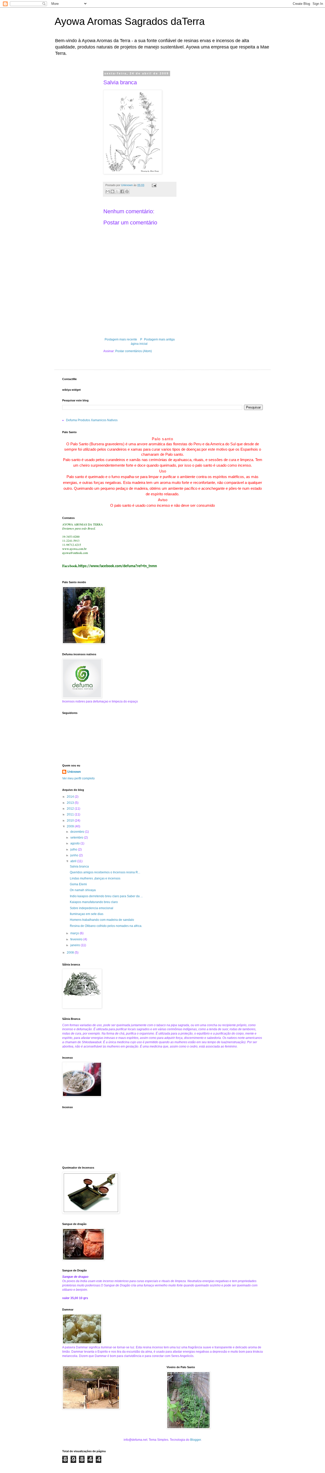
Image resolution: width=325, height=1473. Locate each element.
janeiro (75, 945)
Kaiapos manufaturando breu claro (94, 902)
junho (74, 855)
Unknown (74, 772)
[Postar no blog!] (112, 191)
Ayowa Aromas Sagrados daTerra (130, 21)
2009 (71, 826)
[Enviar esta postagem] (153, 185)
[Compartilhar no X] (117, 191)
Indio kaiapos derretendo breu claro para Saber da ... (106, 896)
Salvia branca (79, 866)
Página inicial (139, 342)
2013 (71, 803)
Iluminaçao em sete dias (86, 914)
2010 (71, 820)
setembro (77, 837)
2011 (71, 814)
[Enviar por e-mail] (107, 191)
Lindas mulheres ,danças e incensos (95, 878)
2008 (71, 952)
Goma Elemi (78, 884)
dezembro (77, 831)
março (75, 933)
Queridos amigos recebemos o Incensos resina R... (105, 872)
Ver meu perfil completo (78, 778)
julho (74, 849)
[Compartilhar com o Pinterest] (126, 191)
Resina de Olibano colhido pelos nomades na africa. (106, 926)
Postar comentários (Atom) (133, 351)
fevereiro (76, 939)
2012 (71, 808)
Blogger (195, 1440)
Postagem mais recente (121, 339)
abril (73, 861)
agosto (75, 843)
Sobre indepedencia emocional (91, 908)
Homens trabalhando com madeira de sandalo (102, 920)
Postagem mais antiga (159, 339)
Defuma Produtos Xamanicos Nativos (92, 420)
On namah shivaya (83, 890)
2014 (71, 796)
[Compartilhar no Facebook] (122, 191)
